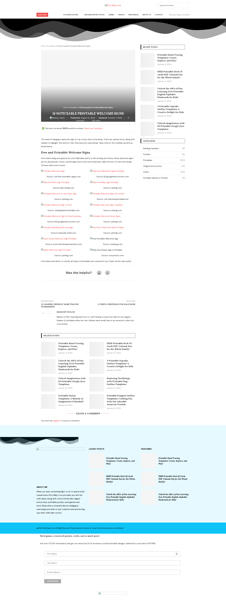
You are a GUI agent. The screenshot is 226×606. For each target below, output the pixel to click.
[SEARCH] (186, 5)
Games (111, 15)
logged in (57, 420)
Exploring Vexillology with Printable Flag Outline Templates (118, 381)
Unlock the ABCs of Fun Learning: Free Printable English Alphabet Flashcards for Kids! (121, 497)
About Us (146, 15)
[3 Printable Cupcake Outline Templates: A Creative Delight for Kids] (96, 366)
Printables (133, 15)
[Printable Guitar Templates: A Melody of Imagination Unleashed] (48, 401)
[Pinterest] (40, 5)
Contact (159, 15)
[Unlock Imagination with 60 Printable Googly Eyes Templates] (48, 384)
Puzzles (164, 154)
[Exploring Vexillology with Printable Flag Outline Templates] (96, 384)
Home (43, 46)
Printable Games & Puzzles (164, 178)
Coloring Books (70, 15)
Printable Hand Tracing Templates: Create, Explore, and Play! (71, 346)
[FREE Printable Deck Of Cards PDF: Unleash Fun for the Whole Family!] (96, 349)
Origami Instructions (94, 15)
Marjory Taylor (59, 118)
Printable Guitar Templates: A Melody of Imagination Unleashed (70, 398)
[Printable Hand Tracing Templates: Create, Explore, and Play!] (48, 349)
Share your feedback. (93, 128)
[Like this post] (60, 293)
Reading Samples (164, 148)
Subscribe (42, 15)
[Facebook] (37, 5)
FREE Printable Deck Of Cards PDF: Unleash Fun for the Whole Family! (119, 346)
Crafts (121, 15)
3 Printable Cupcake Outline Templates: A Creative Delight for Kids (120, 363)
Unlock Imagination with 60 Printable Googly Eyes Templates (72, 381)
